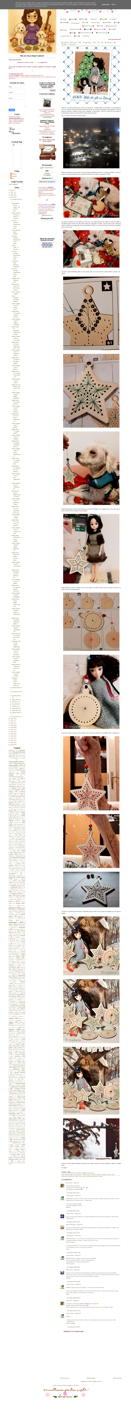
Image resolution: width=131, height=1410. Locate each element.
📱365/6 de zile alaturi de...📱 (85, 32)
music (14, 1009)
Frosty (11, 905)
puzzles (84, 1176)
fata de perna (21, 891)
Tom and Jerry (21, 1132)
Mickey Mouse (13, 993)
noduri (18, 1012)
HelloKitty (23, 925)
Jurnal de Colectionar (15, 946)
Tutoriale (47, 173)
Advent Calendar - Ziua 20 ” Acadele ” (16, 380)
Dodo (23, 881)
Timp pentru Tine (20, 1129)
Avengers (20, 799)
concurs (11, 854)
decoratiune (93, 1174)
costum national (13, 860)
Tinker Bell (15, 1131)
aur (24, 798)
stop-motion (15, 1110)
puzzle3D (11, 1061)
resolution (11, 1070)
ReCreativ (22, 1066)
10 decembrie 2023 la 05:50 (73, 1252)
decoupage (12, 875)
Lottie (16, 971)
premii (11, 1047)
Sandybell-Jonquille (20, 1083)
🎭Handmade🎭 (107, 22)
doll (15, 882)
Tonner (11, 1137)
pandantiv (12, 1023)
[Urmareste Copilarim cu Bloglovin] (47, 182)
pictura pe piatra (14, 1034)
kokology (17, 954)
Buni (88, 1174)
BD (13, 806)
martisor (22, 982)
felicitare (14, 893)
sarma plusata (17, 1090)
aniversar (22, 791)
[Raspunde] (76, 1182)
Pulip (15, 1058)
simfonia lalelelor (13, 1105)
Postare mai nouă (64, 1378)
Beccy (16, 807)
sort (10, 1108)
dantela (17, 870)
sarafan (23, 1085)
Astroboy (18, 798)
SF (13, 1101)
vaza (17, 1144)
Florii (20, 899)
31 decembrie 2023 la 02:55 (73, 1326)
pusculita (19, 1059)
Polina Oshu (15, 1040)
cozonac (10, 862)
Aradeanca (22, 795)
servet (19, 1099)
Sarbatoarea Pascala (20, 1088)
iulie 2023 (14, 702)
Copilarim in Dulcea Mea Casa (17, 855)
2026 (12, 190)
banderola (11, 802)
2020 (12, 723)
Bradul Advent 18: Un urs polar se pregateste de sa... (16, 417)
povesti (18, 1044)
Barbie (10, 804)
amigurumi (12, 786)
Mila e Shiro (14, 998)
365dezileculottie (18, 763)
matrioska (21, 986)
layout (14, 962)
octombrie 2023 (16, 691)
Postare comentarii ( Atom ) (94, 1381)
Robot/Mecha (18, 1074)
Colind (23, 850)
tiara (12, 1129)
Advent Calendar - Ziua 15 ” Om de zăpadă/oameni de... (16, 452)
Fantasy (11, 892)
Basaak (18, 804)
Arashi (13, 796)
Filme (23, 895)
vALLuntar (11, 1144)
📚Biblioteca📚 (83, 19)
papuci (20, 1027)
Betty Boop (13, 809)
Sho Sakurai (12, 1102)
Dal (12, 870)
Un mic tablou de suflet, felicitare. (16, 232)
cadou (23, 822)
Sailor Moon (12, 1082)
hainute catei (14, 914)
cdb (13, 838)
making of (15, 974)
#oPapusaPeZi (15, 753)
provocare (22, 1053)
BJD (12, 812)
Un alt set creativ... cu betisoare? (15, 247)
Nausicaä (11, 1012)
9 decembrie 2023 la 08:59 (73, 1221)
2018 (12, 727)
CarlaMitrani (15, 830)
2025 (12, 193)
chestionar (22, 841)
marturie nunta (18, 983)
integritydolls (12, 938)
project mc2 (19, 1051)
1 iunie (20, 755)
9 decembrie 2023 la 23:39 (73, 1232)
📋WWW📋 (86, 36)
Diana (67, 1182)
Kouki (109, 1174)
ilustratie (19, 934)
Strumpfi (21, 1112)
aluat (20, 784)
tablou (23, 1119)
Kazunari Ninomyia (14, 948)
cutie (13, 868)
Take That (14, 1120)
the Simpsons (12, 1128)
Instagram (22, 935)
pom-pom (23, 1040)
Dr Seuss (23, 884)
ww (24, 1159)
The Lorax (20, 1126)
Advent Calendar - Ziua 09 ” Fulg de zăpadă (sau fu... (16, 546)
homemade (22, 927)
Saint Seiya (20, 1082)
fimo (13, 897)
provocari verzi (20, 1056)
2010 (12, 744)
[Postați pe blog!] (65, 1172)
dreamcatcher (14, 887)
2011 (12, 742)
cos (21, 859)
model (23, 1005)
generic (14, 909)
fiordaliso (68, 1213)
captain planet (16, 827)
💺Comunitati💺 (64, 22)
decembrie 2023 (16, 199)
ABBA (21, 768)
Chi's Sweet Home (17, 842)
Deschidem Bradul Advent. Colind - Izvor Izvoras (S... (16, 681)
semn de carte (21, 1096)
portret (10, 1044)
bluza (17, 812)
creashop (17, 862)
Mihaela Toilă (69, 1224)
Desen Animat (21, 877)
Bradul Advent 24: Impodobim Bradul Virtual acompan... (16, 330)
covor (21, 860)
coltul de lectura (18, 852)
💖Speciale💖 (112, 29)
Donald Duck (22, 882)
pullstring (21, 1058)
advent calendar (78, 1174)
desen (10, 877)
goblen (10, 911)
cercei (16, 839)
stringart (23, 1110)
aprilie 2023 (15, 708)
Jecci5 (17, 941)
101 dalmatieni (15, 758)
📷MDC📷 (73, 32)
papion (13, 1027)
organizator (19, 1020)
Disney (15, 881)
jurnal (20, 945)
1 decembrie (12, 755)
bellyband (23, 807)
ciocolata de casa (12, 845)
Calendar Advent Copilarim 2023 (16, 280)
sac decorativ (20, 1080)
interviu (23, 938)
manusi (23, 977)
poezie (23, 1039)
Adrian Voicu (12, 771)
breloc (15, 815)
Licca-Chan (12, 967)
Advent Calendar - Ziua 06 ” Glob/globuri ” (16, 595)
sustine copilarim (17, 1117)
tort (17, 1137)
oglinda (21, 1016)
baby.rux (14, 174)
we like (13, 1154)
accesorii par (19, 770)
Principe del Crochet (14, 1049)
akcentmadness (12, 781)
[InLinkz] (47, 199)
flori (17, 897)
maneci (23, 974)
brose (21, 817)
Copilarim (55, 1385)
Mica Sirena (19, 991)
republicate (16, 1069)
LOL (10, 970)
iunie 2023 (15, 704)
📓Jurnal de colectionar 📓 (102, 32)
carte (17, 832)
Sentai (13, 1097)
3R (24, 765)
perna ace (13, 1033)
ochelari (14, 1016)
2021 (12, 721)
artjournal (11, 798)
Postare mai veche (117, 1378)
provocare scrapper (20, 1054)
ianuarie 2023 (15, 716)
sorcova (21, 1107)
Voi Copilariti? (47, 175)
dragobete (13, 885)
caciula (16, 822)
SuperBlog (12, 1113)
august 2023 (15, 699)
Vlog (19, 1151)
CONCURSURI (47, 117)
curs (24, 867)
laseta (24, 961)
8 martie (15, 767)
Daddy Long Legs (21, 868)
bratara (23, 814)
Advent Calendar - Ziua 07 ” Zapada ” (16, 581)
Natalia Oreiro (18, 1010)
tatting (21, 1120)
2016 (12, 731)
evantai (16, 890)
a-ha (16, 768)
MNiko (68, 1269)
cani (10, 827)
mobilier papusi (15, 1005)
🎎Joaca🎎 (117, 22)
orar (10, 1020)
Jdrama (12, 941)
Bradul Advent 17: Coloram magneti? (15, 431)
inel (24, 934)
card (16, 829)
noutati (23, 1012)
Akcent (19, 779)
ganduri (99, 1174)
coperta (21, 854)
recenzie (15, 1066)
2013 (12, 738)
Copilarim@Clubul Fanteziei (18, 857)
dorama (15, 884)
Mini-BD (21, 998)
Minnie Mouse (12, 1001)
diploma (23, 879)
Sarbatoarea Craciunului (93, 1176)
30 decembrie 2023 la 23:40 (73, 1310)
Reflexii (15, 1067)
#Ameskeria (12, 750)
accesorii (11, 770)
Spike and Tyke (16, 1108)
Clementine (11, 847)
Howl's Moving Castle (18, 929)
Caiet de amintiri (18, 824)
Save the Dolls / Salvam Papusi (17, 1092)
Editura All (14, 888)
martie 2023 (15, 710)
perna (23, 1031)
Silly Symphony (18, 1104)
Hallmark (20, 916)
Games (19, 905)
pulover (11, 1059)
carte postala (17, 833)
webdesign (23, 1154)
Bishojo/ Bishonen (21, 810)
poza (10, 1046)
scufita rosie (20, 1094)
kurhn (113, 1174)
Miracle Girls (22, 1001)
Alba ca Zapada (21, 781)
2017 (12, 729)
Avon (10, 801)
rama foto (15, 1064)
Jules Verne (17, 943)
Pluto (18, 1039)
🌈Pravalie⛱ (63, 30)
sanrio (13, 1085)
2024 (12, 195)
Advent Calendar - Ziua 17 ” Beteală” (16, 425)
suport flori (22, 1115)
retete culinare (21, 1070)
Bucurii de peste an (15, 819)
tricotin (16, 1139)
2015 (12, 734)
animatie (18, 790)
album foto (14, 782)
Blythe (23, 812)
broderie (84, 1174)
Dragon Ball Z (22, 885)
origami (11, 1022)
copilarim (68, 1195)
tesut (20, 1125)
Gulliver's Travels (20, 912)
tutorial (23, 1139)
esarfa (10, 890)
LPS (22, 970)
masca (20, 985)
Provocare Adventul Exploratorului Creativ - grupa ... (16, 224)
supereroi (23, 1113)
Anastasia (23, 786)
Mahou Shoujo (21, 972)
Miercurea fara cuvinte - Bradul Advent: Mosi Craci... (16, 602)
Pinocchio (16, 1037)
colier (14, 850)
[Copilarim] (17, 168)
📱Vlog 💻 (77, 36)
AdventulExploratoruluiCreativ (16, 776)
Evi (22, 890)
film (18, 895)
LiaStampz (11, 966)
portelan (14, 1042)
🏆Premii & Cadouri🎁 (75, 29)
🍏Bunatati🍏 (103, 19)
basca (24, 804)
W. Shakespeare (22, 1152)
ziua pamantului (21, 1162)
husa (10, 930)
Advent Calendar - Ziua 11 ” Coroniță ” (16, 516)
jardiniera (23, 940)
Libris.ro (20, 966)
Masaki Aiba (12, 985)
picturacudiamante (13, 1036)
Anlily (15, 793)
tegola (16, 1123)
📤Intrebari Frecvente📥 (88, 26)
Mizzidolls (23, 1004)
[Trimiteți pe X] (67, 1172)
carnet (23, 830)
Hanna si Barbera (13, 924)
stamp (23, 1108)
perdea (18, 1031)
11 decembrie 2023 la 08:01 (73, 1281)
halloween (11, 918)
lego (19, 964)
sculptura (11, 1096)
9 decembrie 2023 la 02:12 (73, 1192)
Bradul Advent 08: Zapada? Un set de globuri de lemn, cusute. (88, 43)
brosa (14, 817)
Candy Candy (20, 825)
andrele (14, 788)
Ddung (23, 870)
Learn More (106, 4)
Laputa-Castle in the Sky (14, 961)
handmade (104, 1174)
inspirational (15, 935)
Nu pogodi (15, 1014)
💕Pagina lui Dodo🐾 (111, 26)
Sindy (21, 1105)
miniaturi (11, 999)
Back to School (18, 801)
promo (11, 1053)
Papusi (77, 1176)
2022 (12, 719)
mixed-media (64, 1176)
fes (22, 893)
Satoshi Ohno (12, 1091)
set (24, 1099)
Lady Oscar (11, 959)
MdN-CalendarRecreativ (20, 988)
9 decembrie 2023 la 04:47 (73, 1210)
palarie (21, 1022)
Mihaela (23, 996)
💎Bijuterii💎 (93, 19)
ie (13, 934)
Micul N (14, 994)
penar (13, 1031)
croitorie (19, 863)
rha (13, 178)
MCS (10, 988)
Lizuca (21, 969)
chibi (10, 844)
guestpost (11, 912)
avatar (13, 799)
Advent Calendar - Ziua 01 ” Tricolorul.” (16, 674)
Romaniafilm (12, 1075)
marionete (14, 981)
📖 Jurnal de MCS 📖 (65, 36)
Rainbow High (21, 1062)
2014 (12, 736)
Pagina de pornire (91, 1378)
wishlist (14, 1156)
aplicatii (14, 795)
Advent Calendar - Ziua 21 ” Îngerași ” (16, 367)
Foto (11, 901)
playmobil (23, 1037)
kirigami (23, 951)
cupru (18, 867)
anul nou (23, 793)
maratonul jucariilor (17, 978)
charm (16, 841)
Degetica (20, 875)
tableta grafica (13, 1119)
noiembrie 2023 (16, 687)
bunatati (12, 820)
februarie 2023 (15, 712)
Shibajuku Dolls (19, 1101)
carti (16, 835)
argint (20, 796)
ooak (11, 1018)
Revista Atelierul (20, 1072)
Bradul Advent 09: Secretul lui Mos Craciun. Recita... (15, 556)
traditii (100, 1176)
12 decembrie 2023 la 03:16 (73, 1297)
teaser (18, 1122)
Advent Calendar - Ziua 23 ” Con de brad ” (16, 338)
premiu (20, 1047)
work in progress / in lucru (17, 1156)
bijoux (11, 811)
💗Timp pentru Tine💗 (100, 29)
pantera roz (22, 1025)
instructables (18, 937)
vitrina (11, 1151)
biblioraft (21, 809)
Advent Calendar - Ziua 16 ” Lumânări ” (16, 437)
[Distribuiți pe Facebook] (69, 1172)
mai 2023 (14, 706)
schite (23, 1093)
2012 (12, 740)
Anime (11, 791)
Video (17, 1149)
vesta (17, 1147)
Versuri (17, 1146)
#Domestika (22, 750)
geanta (23, 908)
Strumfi (14, 1112)
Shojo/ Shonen (21, 1102)
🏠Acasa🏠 (63, 19)
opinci (21, 1018)
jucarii (23, 942)
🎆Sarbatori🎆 (87, 29)
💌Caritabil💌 (113, 19)
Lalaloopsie (20, 959)
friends (18, 903)
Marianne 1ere (22, 980)
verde (23, 1144)
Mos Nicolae (72, 1176)
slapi (10, 1107)
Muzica (23, 1009)
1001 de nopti (22, 756)
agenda (15, 778)
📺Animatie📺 (73, 19)
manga (13, 975)
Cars (12, 832)
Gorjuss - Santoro (18, 911)
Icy (24, 932)
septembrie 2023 (16, 695)
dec (22, 871)
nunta (23, 1014)
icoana (19, 932)
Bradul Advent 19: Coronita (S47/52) (15, 402)
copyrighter (14, 859)
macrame (11, 972)
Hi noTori (13, 927)
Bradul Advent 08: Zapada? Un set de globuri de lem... (15, 573)
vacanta (23, 1141)
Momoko (14, 1007)
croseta (11, 865)
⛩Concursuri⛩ (75, 23)
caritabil (23, 828)
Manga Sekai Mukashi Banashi (17, 976)
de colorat (15, 871)
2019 (12, 725)
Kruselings (11, 958)
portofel (21, 1042)
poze (80, 1176)
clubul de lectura (21, 849)
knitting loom (15, 953)
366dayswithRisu (69, 1174)
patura (23, 1030)
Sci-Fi (13, 1094)
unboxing (16, 1141)
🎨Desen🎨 (85, 22)
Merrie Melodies (14, 989)
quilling (11, 1062)
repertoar (23, 1067)
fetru (10, 895)
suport (14, 1115)
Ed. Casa (23, 887)
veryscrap (11, 1147)
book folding (16, 814)
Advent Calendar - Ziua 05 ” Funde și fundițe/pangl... (16, 612)
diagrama (16, 879)
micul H (23, 993)
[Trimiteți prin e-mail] (62, 1172)
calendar (11, 825)
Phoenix (20, 1033)
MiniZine (20, 999)
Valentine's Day (16, 1142)
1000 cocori (12, 756)
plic (12, 1039)
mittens (13, 1002)
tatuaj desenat (12, 1122)
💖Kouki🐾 (100, 26)
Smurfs (15, 1107)
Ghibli (20, 909)
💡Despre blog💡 (95, 22)
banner (20, 802)
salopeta (11, 1083)
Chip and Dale (19, 844)
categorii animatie (21, 836)
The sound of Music (21, 1128)
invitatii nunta (15, 940)
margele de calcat (13, 980)
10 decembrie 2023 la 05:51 (73, 1267)
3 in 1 (23, 758)
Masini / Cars (12, 986)
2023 (12, 197)
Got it (114, 4)
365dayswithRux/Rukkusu (16, 762)
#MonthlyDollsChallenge (19, 752)
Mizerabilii (15, 1004)
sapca (18, 1085)
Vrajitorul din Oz (12, 1152)
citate (20, 846)
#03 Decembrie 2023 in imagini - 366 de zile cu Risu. (16, 207)
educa (21, 888)
